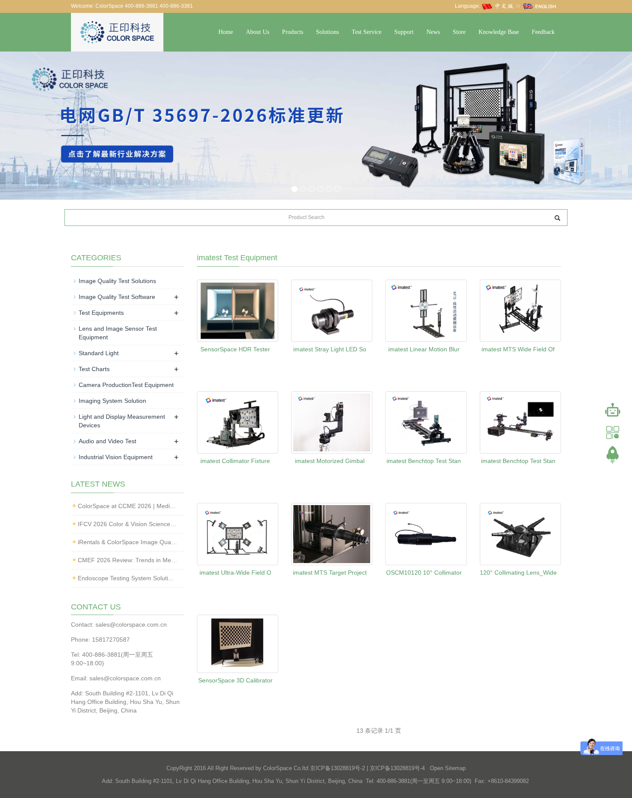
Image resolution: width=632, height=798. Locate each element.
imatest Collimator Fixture (235, 460)
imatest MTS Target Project (330, 572)
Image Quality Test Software (117, 296)
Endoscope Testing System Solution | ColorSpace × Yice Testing (128, 578)
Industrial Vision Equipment (116, 457)
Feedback (543, 32)
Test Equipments (101, 312)
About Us (257, 32)
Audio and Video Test (107, 441)
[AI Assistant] (612, 410)
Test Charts (94, 368)
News (433, 32)
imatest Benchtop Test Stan (424, 460)
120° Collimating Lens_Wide (518, 572)
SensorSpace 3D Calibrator (235, 680)
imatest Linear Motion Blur (424, 349)
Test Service (366, 32)
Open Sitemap (448, 768)
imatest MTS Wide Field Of (518, 349)
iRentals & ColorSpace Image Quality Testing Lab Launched (128, 542)
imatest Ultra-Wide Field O (235, 572)
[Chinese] (498, 6)
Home (225, 32)
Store (459, 32)
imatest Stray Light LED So (329, 349)
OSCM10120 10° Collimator (424, 572)
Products (292, 32)
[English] (539, 6)
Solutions (327, 32)
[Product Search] (557, 218)
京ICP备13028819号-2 (337, 768)
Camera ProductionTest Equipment (126, 384)
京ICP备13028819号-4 (397, 768)
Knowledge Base (499, 32)
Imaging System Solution (112, 400)
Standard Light (99, 353)
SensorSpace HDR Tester (235, 349)
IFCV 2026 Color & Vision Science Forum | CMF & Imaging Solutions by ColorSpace (128, 524)
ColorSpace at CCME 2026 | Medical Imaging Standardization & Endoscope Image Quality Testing (128, 506)
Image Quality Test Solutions (117, 280)
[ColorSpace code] (612, 432)
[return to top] (612, 455)
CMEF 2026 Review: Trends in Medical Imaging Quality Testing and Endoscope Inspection (128, 560)
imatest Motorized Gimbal (330, 460)
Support (404, 32)
